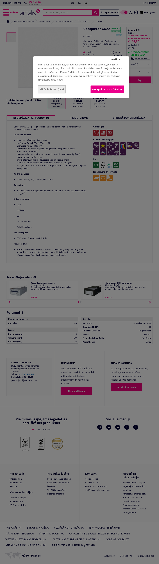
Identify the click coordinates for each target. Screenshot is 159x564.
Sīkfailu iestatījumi (52, 89)
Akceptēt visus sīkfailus (107, 89)
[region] (81, 77)
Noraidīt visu (117, 59)
